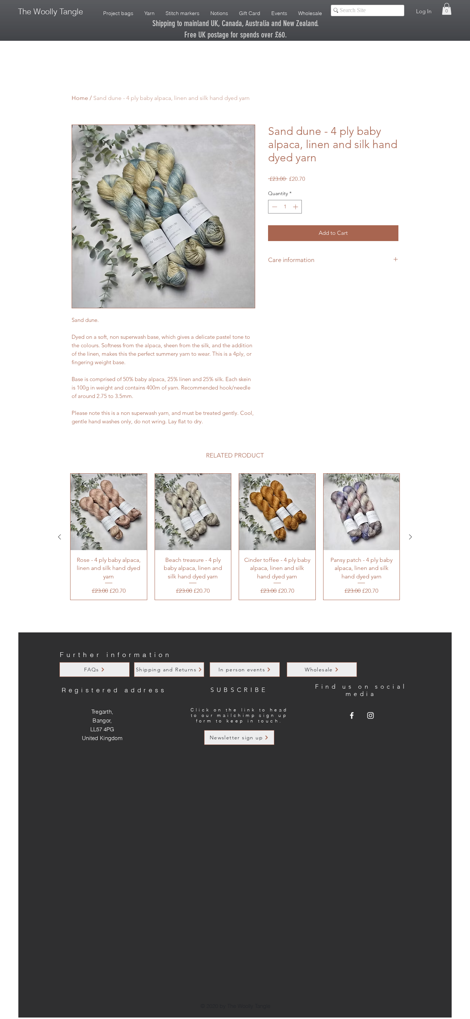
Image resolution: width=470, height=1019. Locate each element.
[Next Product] (410, 536)
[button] (447, 9)
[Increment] (296, 206)
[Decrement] (273, 206)
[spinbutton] (285, 206)
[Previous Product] (59, 536)
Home (80, 97)
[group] (235, 536)
